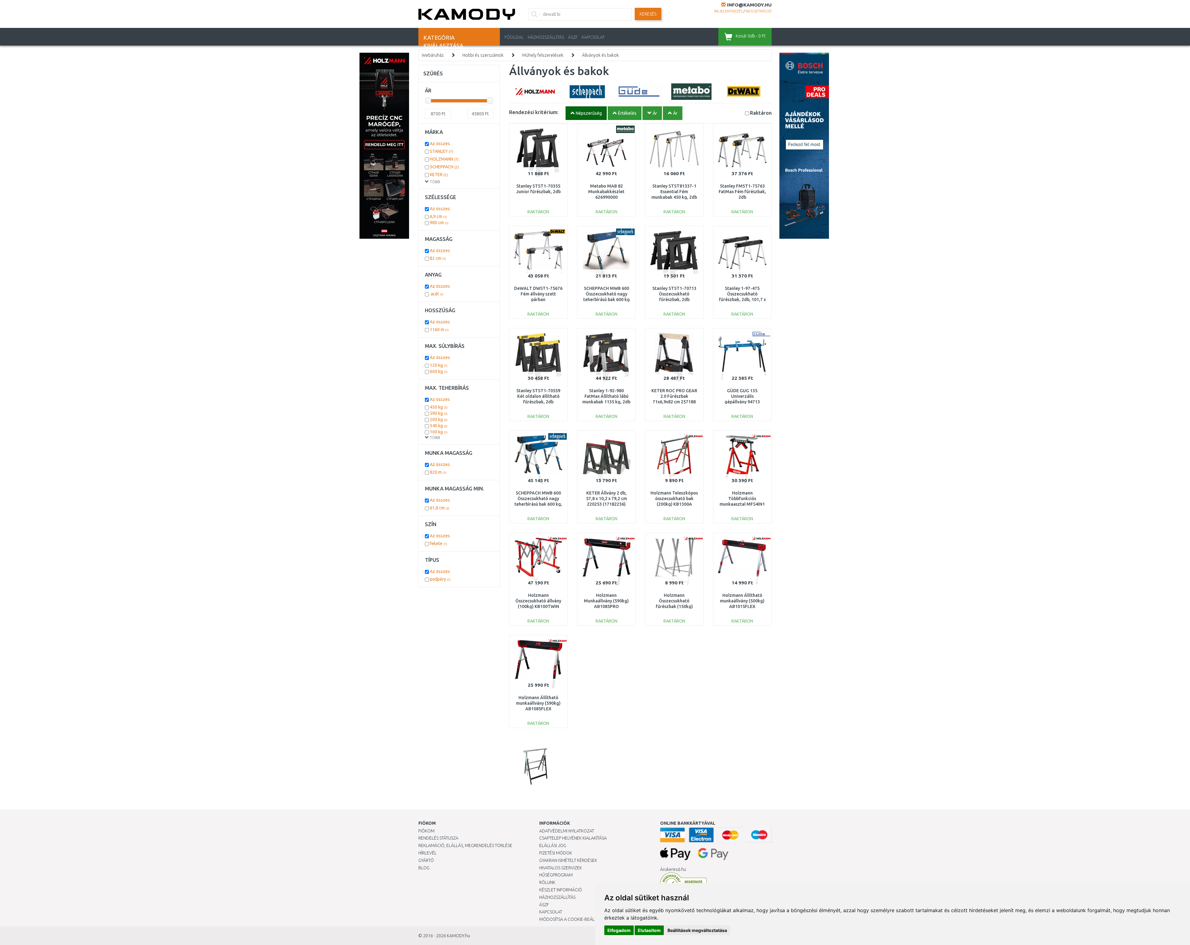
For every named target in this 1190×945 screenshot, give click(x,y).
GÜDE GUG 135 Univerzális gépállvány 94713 (742, 396)
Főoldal (514, 37)
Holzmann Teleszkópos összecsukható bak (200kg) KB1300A (674, 498)
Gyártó (426, 860)
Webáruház (433, 55)
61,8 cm (439, 507)
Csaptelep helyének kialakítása (573, 838)
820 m (438, 472)
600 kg (438, 371)
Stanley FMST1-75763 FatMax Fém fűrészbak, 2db (742, 192)
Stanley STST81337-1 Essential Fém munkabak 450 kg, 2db (674, 192)
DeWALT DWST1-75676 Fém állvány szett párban (538, 294)
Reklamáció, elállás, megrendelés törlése (465, 845)
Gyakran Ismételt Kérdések (568, 860)
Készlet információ (560, 889)
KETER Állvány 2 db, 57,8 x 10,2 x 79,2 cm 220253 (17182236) (606, 498)
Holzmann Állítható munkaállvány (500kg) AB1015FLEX (742, 601)
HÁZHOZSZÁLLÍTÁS (546, 37)
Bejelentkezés (728, 11)
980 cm (439, 222)
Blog (424, 867)
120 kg (438, 365)
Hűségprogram (556, 874)
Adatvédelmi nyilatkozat (566, 830)
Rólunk (547, 882)
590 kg (438, 413)
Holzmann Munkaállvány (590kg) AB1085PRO (606, 601)
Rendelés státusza (438, 838)
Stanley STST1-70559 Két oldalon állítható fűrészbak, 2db (538, 396)
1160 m (439, 329)
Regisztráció (759, 11)
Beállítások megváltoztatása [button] (697, 930)
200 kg (438, 419)
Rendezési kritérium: (533, 112)
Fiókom (426, 830)
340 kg (438, 425)
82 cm (438, 258)
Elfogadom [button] (619, 930)
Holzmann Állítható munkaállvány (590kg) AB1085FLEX (538, 703)
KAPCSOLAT (593, 37)
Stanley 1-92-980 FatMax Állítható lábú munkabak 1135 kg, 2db (606, 396)
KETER (439, 174)
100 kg (438, 431)
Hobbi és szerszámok (483, 55)
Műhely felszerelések (542, 55)
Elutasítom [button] (649, 930)
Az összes (440, 143)
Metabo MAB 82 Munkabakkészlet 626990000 (606, 192)
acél (436, 293)
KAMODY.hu (458, 935)
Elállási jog (552, 845)
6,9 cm (438, 216)
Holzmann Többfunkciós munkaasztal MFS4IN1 (742, 498)
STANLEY (441, 151)
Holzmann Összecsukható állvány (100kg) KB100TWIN (538, 601)
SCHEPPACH (444, 166)
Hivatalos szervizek (560, 867)
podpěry (440, 579)
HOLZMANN (444, 159)
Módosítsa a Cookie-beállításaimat (578, 919)
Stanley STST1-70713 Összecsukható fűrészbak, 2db (674, 294)
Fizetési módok (555, 852)
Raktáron (761, 113)
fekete (438, 543)
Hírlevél (427, 852)
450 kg (438, 407)
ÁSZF (573, 37)
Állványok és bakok (600, 55)
